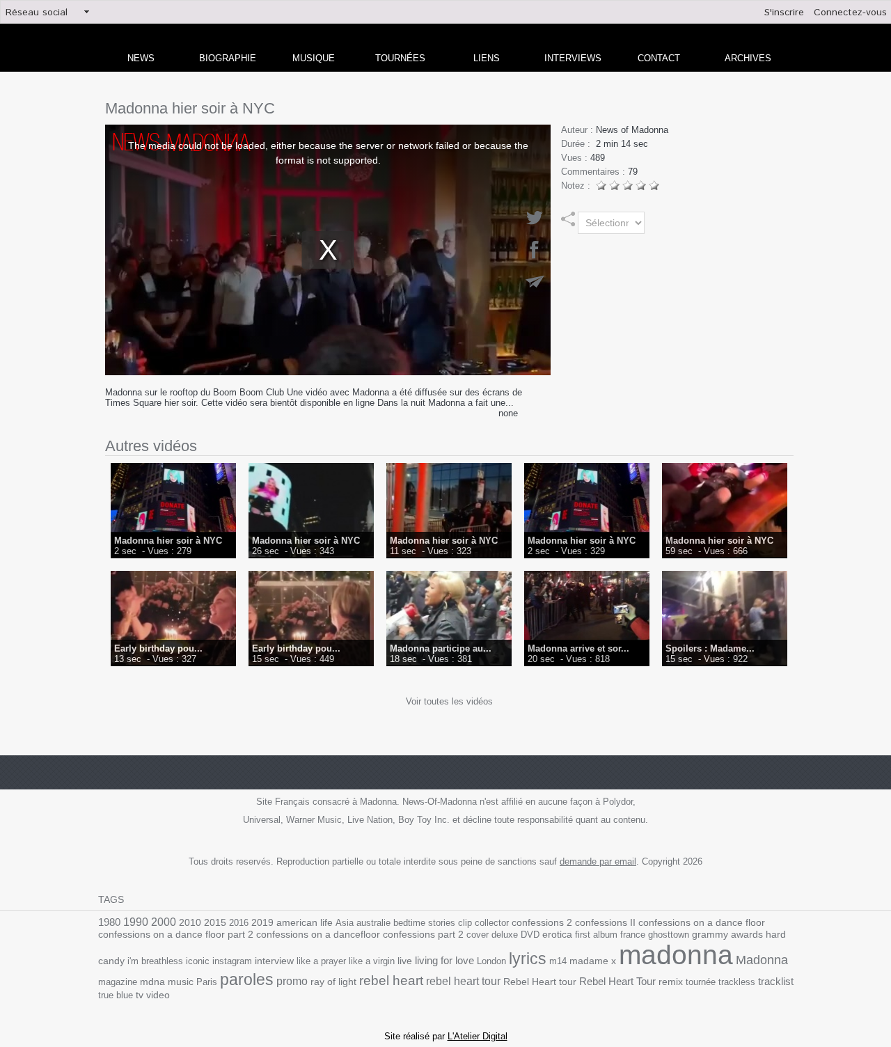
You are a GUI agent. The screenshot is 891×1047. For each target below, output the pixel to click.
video (158, 995)
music (181, 982)
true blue (115, 995)
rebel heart (391, 980)
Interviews (572, 58)
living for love (444, 960)
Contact (659, 58)
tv (139, 994)
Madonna (762, 960)
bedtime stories (424, 923)
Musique (313, 58)
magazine (117, 982)
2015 (215, 922)
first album (596, 934)
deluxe (504, 934)
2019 (262, 923)
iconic (198, 961)
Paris (206, 982)
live (404, 961)
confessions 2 (542, 922)
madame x (592, 961)
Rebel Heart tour (539, 981)
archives (748, 58)
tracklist (776, 981)
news (141, 58)
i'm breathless (155, 961)
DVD (530, 934)
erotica (557, 934)
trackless (736, 982)
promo (292, 981)
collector (492, 923)
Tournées (400, 58)
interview (274, 960)
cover (477, 934)
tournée (701, 982)
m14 (558, 961)
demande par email (598, 861)
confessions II (605, 922)
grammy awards (727, 934)
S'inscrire (784, 12)
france (632, 934)
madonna (676, 955)
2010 (190, 922)
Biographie (227, 58)
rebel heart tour (463, 981)
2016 (239, 923)
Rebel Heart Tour (617, 981)
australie (373, 923)
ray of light (333, 982)
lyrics (527, 959)
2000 (163, 922)
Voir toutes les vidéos (449, 701)
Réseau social (37, 12)
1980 (109, 922)
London (491, 961)
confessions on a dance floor (701, 923)
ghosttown (668, 934)
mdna (152, 982)
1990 (135, 921)
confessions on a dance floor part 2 (175, 934)
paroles (247, 979)
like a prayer (321, 961)
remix (671, 982)
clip (465, 923)
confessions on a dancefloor (318, 934)
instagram (232, 961)
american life (304, 923)
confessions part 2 (423, 934)
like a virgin (372, 961)
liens (486, 58)
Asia (345, 923)
